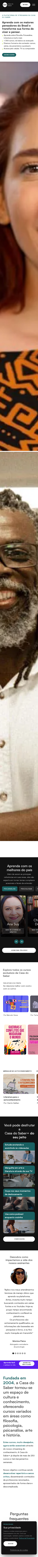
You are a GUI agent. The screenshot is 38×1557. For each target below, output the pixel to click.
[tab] (9, 888)
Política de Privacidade (27, 1538)
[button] (32, 5)
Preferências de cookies (19, 1550)
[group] (13, 916)
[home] (8, 4)
